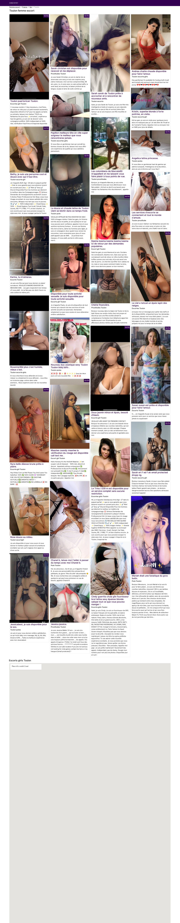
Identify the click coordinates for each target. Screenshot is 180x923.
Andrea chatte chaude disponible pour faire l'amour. (149, 72)
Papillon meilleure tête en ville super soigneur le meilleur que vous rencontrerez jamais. (69, 135)
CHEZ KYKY (13, 3)
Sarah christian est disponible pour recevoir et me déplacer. (69, 69)
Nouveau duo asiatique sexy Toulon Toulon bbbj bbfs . (69, 366)
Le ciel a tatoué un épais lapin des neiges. (149, 304)
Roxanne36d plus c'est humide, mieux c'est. (26, 368)
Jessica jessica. (59, 624)
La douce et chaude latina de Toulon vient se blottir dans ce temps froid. (70, 209)
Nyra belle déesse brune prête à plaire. (26, 465)
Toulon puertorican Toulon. (24, 101)
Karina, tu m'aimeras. (21, 277)
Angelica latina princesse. (145, 158)
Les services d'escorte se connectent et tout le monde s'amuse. (146, 215)
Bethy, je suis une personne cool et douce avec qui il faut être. (28, 175)
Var (30, 7)
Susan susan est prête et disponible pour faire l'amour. (150, 406)
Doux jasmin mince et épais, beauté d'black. (109, 413)
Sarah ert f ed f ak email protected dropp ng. (150, 473)
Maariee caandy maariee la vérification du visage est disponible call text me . (69, 453)
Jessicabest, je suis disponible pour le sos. (28, 625)
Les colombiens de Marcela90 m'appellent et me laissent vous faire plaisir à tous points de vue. (108, 174)
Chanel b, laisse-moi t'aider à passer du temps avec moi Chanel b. (70, 561)
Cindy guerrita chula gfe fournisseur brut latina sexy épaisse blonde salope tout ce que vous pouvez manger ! (110, 600)
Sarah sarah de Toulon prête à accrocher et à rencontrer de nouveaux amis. (107, 96)
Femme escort (14, 7)
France (24, 7)
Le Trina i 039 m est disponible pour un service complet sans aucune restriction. (110, 491)
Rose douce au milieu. (21, 537)
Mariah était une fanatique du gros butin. (150, 577)
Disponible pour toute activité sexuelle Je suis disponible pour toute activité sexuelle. (67, 296)
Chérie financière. (100, 305)
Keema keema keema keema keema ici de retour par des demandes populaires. (109, 244)
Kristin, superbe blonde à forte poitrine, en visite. (148, 112)
